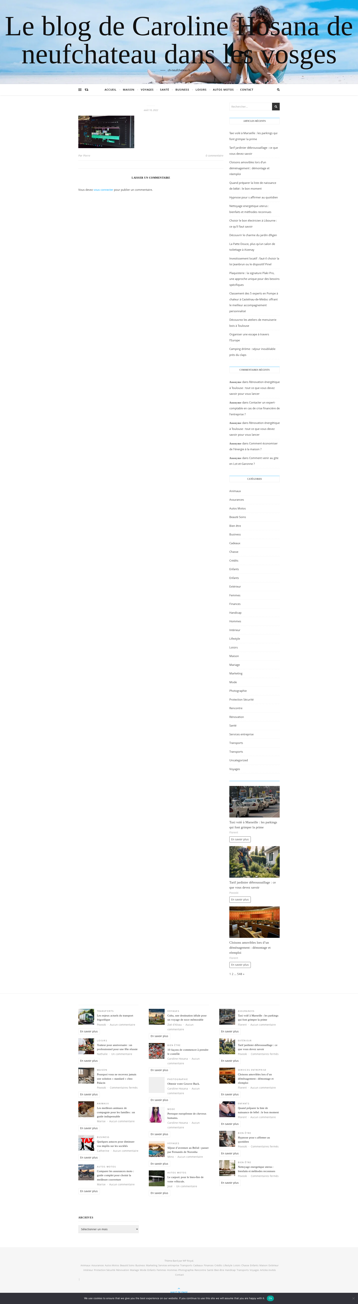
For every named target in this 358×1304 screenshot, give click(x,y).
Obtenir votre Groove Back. (183, 1083)
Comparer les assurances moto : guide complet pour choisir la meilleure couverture (115, 1175)
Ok (270, 1298)
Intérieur (234, 630)
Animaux (235, 491)
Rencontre (235, 708)
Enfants (234, 569)
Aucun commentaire (122, 1024)
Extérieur (235, 586)
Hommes (235, 621)
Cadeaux (234, 543)
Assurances (236, 499)
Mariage (234, 665)
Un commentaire (121, 1054)
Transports (236, 743)
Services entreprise (241, 734)
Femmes (234, 595)
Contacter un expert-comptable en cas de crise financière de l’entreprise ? (254, 408)
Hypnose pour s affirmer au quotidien (253, 197)
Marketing (235, 673)
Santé (164, 89)
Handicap (235, 612)
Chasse (233, 552)
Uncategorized (238, 760)
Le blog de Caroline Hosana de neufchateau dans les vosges (179, 40)
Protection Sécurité (241, 699)
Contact (246, 89)
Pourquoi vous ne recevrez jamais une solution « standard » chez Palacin (116, 1078)
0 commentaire (214, 155)
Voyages (147, 89)
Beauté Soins (237, 517)
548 (239, 974)
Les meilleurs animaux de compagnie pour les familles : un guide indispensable (116, 1112)
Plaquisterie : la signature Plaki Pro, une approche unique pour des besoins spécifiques (254, 279)
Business (182, 89)
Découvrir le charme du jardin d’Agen (253, 235)
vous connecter (103, 189)
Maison (128, 89)
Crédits (233, 560)
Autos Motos (223, 89)
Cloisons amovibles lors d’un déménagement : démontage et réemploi (249, 168)
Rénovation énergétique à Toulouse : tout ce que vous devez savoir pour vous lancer (254, 387)
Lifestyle (234, 638)
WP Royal (188, 1260)
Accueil (111, 89)
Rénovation (236, 717)
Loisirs (201, 89)
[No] (353, 1298)
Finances (235, 604)
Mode (233, 682)
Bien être (235, 526)
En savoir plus (240, 839)
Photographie (238, 691)
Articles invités (268, 1270)
